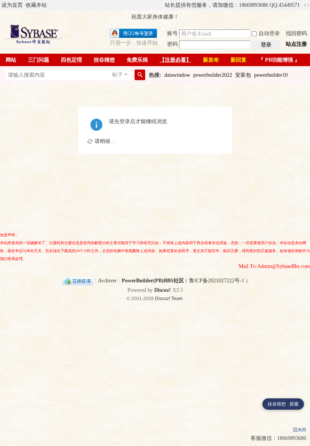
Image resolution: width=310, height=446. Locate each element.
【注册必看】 (175, 60)
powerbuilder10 (271, 75)
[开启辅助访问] (161, 5)
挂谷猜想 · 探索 (283, 404)
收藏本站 (36, 5)
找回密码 (296, 33)
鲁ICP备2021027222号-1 (216, 280)
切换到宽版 (306, 5)
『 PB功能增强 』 (279, 60)
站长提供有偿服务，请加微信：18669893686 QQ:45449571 (232, 5)
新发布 (211, 60)
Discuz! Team (169, 298)
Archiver (107, 280)
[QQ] (77, 280)
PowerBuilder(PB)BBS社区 (153, 280)
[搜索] (140, 75)
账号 (172, 33)
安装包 (243, 75)
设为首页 (12, 5)
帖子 (117, 74)
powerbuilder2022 (212, 75)
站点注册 (296, 44)
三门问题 (38, 60)
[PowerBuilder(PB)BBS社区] (33, 34)
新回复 (238, 60)
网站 (11, 60)
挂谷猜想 (104, 60)
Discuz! (162, 290)
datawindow (177, 75)
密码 (172, 44)
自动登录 (269, 33)
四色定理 (71, 60)
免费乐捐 (137, 60)
